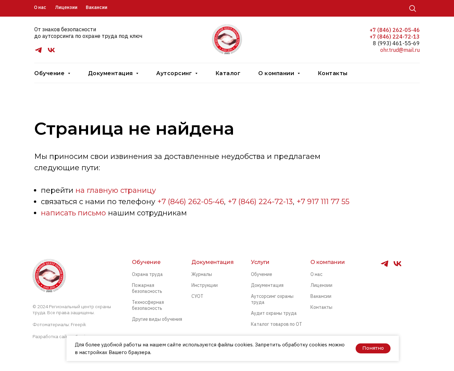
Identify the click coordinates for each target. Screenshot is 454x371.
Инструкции (204, 285)
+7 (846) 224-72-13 (395, 36)
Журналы (201, 274)
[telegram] (38, 52)
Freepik (78, 324)
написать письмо (73, 212)
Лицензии (321, 285)
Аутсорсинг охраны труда (272, 299)
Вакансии (320, 296)
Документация (267, 285)
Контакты (333, 73)
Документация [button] (111, 73)
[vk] (51, 52)
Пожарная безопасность (147, 288)
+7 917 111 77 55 (322, 201)
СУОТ (197, 296)
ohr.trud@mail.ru (400, 50)
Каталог (228, 73)
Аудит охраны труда (274, 313)
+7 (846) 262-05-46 (395, 30)
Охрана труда (147, 274)
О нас (316, 274)
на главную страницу (115, 190)
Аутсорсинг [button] (174, 73)
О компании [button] (277, 73)
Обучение (261, 274)
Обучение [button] (50, 73)
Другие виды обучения (157, 319)
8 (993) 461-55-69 (396, 43)
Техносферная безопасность (148, 305)
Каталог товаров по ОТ (276, 324)
